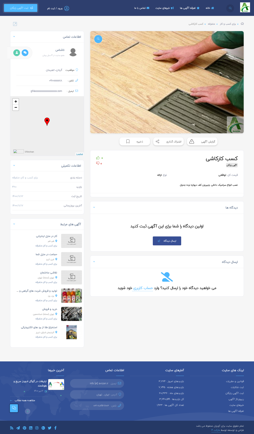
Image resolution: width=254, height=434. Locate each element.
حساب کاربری (142, 288)
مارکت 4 (216, 430)
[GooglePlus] (43, 428)
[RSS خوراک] (11, 428)
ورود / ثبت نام (55, 8)
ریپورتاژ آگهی (236, 399)
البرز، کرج (50, 259)
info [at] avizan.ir (99, 383)
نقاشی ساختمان (48, 272)
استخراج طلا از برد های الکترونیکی (39, 327)
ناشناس (60, 49)
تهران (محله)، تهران (46, 277)
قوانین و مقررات (235, 381)
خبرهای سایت (162, 8)
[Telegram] (18, 428)
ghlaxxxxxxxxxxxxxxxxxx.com (46, 91)
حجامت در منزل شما (46, 254)
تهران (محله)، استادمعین (43, 314)
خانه (208, 8)
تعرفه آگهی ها (188, 8)
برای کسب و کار (228, 24)
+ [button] (15, 101)
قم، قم (51, 241)
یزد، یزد (51, 296)
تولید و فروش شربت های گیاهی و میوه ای (33, 291)
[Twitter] (49, 428)
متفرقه (211, 24)
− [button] (15, 107)
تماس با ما (140, 8)
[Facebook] (55, 428)
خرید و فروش (49, 309)
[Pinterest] (24, 428)
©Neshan (29, 152)
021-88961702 (101, 405)
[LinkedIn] (30, 428)
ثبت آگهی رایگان (18, 8)
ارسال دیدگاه (170, 241)
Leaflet (79, 154)
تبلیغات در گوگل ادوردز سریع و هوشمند (30, 383)
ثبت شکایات (237, 387)
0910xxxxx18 (55, 80)
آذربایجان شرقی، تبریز (45, 332)
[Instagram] (36, 428)
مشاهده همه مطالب (24, 400)
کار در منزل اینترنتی (46, 236)
